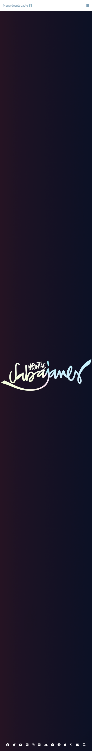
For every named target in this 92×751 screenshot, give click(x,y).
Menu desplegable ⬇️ (17, 5)
